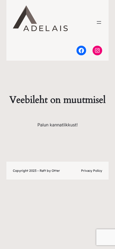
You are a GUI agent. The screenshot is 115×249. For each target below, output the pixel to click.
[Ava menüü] (99, 22)
